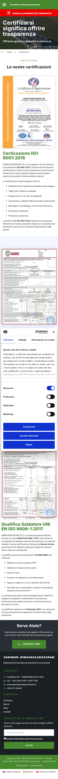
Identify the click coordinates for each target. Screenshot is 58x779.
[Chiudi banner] (54, 332)
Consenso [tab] (8, 340)
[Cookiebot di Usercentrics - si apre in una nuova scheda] (36, 332)
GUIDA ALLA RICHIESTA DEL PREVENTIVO (32, 13)
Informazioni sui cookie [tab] (43, 340)
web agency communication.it (43, 761)
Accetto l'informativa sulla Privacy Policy (24, 738)
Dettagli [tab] (22, 340)
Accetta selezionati (29, 436)
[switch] (51, 397)
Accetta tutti (29, 427)
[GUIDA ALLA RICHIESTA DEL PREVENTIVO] (8, 13)
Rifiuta (29, 444)
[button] (4, 5)
